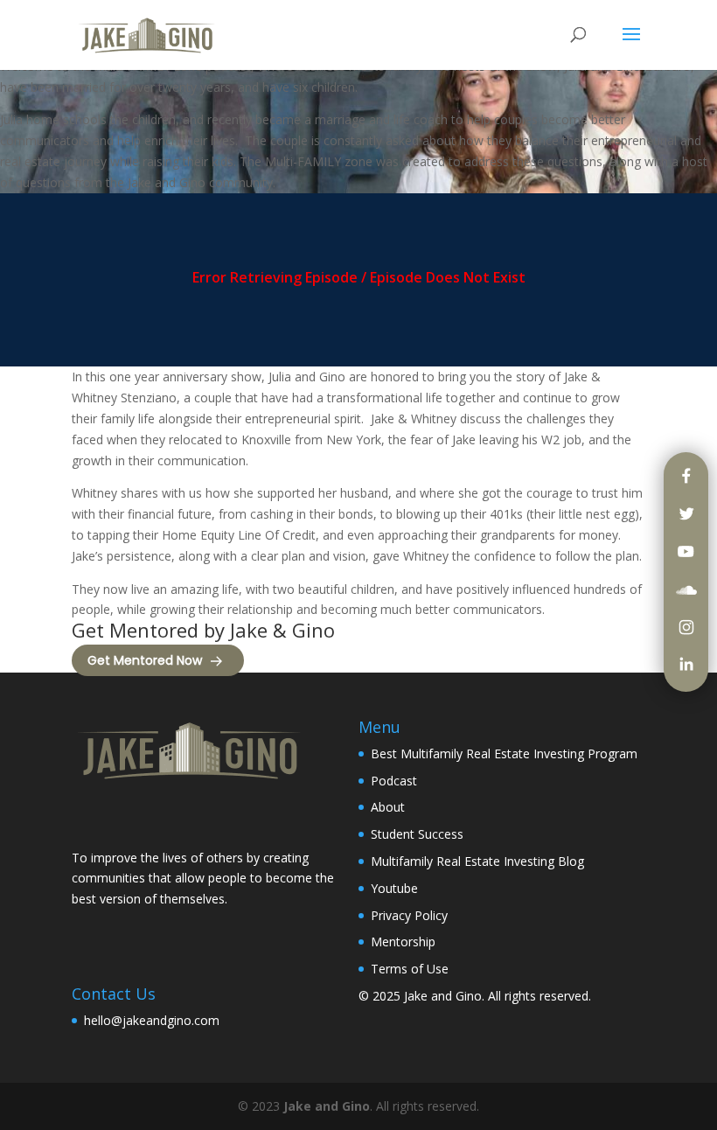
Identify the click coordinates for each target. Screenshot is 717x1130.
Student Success (417, 834)
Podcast (394, 780)
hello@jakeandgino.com (151, 1020)
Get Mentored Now (144, 660)
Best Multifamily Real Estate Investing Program (504, 753)
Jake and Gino (443, 995)
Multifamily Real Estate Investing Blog (477, 861)
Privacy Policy (409, 915)
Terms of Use (410, 968)
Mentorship (403, 941)
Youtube (394, 888)
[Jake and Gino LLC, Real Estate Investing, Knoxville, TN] (137, 817)
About (388, 807)
